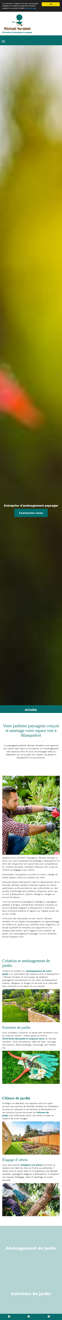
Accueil (31, 710)
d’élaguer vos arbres (32, 1165)
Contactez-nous (31, 512)
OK (51, 4)
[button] (4, 375)
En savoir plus (30, 8)
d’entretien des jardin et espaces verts (23, 1038)
